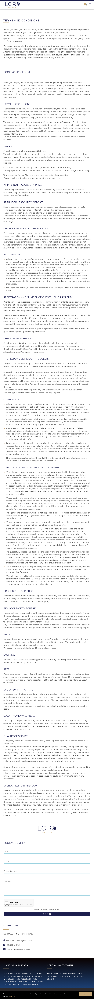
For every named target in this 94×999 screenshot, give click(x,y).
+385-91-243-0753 (13, 945)
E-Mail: (7, 861)
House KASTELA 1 (68, 976)
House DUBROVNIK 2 (72, 973)
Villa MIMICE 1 (18, 976)
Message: (8, 881)
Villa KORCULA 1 (29, 973)
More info (11, 996)
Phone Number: (10, 871)
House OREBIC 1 (54, 973)
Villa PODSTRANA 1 (11, 973)
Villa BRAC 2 (24, 982)
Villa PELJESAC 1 (24, 979)
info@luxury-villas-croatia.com (19, 949)
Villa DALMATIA (33, 976)
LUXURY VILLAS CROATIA (15, 965)
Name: (7, 851)
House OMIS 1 (53, 976)
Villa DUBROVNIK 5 (29, 984)
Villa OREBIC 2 (12, 984)
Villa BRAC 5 (9, 979)
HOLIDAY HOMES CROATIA (60, 965)
